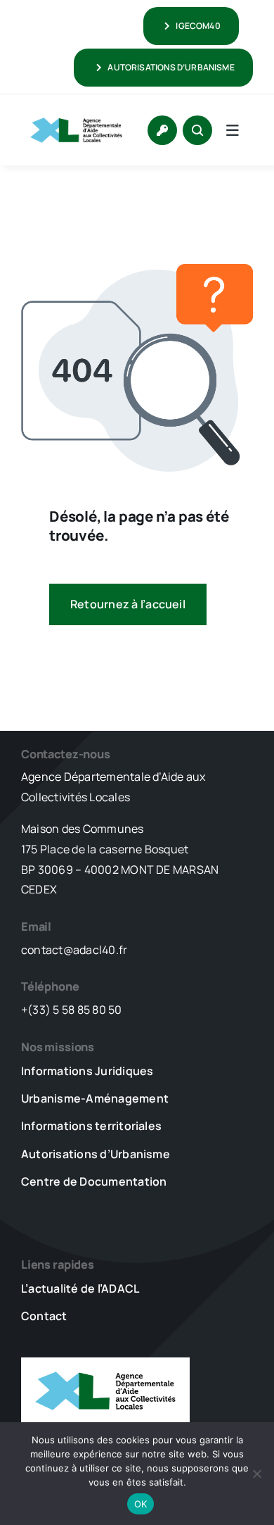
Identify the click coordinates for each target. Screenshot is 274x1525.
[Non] (256, 1474)
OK (141, 1504)
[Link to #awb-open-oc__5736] (232, 130)
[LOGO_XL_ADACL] (76, 114)
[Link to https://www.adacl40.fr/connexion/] (162, 130)
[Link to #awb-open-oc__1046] (197, 130)
